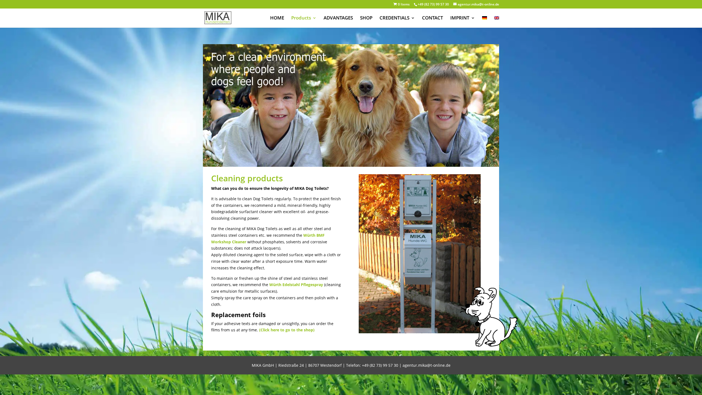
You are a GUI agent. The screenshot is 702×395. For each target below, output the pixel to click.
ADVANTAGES (338, 18)
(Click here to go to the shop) (287, 329)
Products (301, 18)
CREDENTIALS (394, 18)
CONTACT (432, 18)
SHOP (366, 18)
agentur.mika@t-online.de (427, 365)
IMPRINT (459, 18)
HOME (277, 18)
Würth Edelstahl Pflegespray (296, 284)
